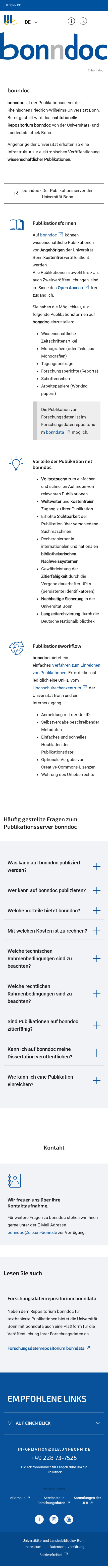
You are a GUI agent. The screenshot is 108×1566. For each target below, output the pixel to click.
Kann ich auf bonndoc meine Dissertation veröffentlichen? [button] (40, 1053)
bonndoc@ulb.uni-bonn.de (32, 1232)
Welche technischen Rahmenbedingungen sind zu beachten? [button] (40, 958)
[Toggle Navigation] (96, 21)
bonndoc (48, 234)
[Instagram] (54, 1520)
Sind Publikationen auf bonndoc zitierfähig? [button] (43, 1025)
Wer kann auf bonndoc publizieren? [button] (47, 890)
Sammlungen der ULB (87, 1500)
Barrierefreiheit (51, 1555)
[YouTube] (68, 1520)
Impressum (32, 1547)
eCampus (17, 1498)
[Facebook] (39, 1520)
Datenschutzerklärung (67, 1547)
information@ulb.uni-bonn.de (54, 1449)
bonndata (54, 432)
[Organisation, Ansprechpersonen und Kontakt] (71, 21)
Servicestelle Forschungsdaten (51, 1500)
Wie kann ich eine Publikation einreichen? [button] (40, 1080)
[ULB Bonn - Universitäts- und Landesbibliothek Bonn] (10, 21)
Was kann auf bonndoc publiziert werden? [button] (44, 866)
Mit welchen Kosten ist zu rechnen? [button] (47, 931)
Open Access (70, 287)
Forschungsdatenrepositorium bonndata (46, 1348)
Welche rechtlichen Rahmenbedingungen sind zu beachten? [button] (40, 993)
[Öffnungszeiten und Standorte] (83, 21)
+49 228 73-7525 (54, 1457)
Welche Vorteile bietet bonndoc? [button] (44, 911)
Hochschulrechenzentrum (57, 687)
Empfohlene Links (47, 1398)
